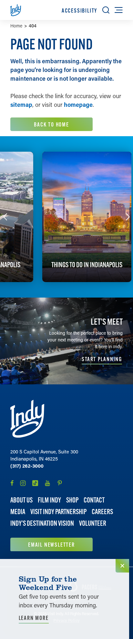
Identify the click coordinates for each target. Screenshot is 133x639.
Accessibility (79, 10)
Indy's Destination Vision (42, 523)
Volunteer (92, 523)
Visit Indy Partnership (58, 511)
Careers (102, 511)
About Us (21, 500)
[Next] (127, 216)
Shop (72, 500)
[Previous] (5, 216)
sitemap (21, 104)
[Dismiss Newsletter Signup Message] (122, 566)
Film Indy (49, 500)
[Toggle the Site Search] (105, 10)
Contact (94, 500)
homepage (78, 104)
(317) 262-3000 (27, 465)
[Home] (27, 419)
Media (17, 511)
